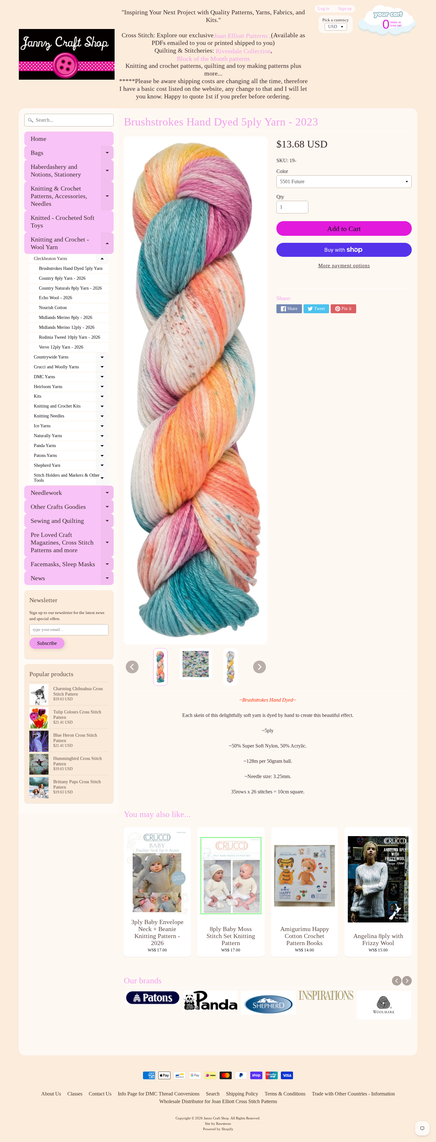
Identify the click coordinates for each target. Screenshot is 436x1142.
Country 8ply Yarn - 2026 (62, 278)
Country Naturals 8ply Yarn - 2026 (70, 288)
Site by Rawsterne (218, 1123)
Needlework (72, 494)
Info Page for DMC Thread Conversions (158, 1093)
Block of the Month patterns (213, 58)
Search (213, 1093)
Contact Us (100, 1093)
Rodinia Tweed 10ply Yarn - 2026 (69, 337)
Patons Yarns (71, 457)
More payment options (344, 265)
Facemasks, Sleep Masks (72, 565)
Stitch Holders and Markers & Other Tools (71, 478)
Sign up (345, 9)
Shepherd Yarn (71, 467)
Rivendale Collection (243, 51)
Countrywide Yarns (71, 358)
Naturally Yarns (71, 437)
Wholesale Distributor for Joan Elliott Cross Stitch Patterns (218, 1101)
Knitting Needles (71, 417)
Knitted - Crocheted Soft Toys (62, 221)
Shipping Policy (242, 1093)
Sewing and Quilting (72, 522)
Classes (74, 1093)
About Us (51, 1093)
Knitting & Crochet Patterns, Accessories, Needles (72, 196)
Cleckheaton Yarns (71, 260)
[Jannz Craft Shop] (67, 54)
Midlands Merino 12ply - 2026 (66, 327)
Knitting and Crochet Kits (71, 407)
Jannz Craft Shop (216, 1118)
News (72, 580)
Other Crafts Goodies (72, 508)
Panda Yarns (71, 447)
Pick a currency (335, 20)
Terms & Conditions (285, 1093)
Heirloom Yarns (71, 388)
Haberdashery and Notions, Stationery (72, 170)
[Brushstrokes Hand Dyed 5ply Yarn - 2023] (160, 667)
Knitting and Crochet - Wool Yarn (72, 243)
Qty (280, 196)
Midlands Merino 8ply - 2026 (65, 317)
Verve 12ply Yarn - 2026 (61, 347)
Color (282, 171)
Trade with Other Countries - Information (353, 1093)
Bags (72, 154)
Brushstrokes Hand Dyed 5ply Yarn (70, 268)
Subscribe (47, 643)
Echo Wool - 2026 (55, 297)
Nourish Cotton (53, 307)
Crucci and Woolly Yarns (71, 368)
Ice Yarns (71, 427)
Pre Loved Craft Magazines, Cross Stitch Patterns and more (72, 542)
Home (38, 138)
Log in (323, 9)
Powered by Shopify (218, 1129)
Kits (71, 397)
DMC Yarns (71, 378)
